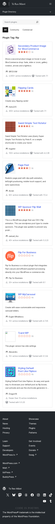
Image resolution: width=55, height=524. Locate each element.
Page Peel (23, 165)
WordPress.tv (10, 455)
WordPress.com (11, 463)
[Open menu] (51, 4)
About (5, 419)
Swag (33, 455)
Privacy (6, 432)
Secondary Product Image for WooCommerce (32, 47)
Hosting (6, 428)
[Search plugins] (37, 22)
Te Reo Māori (15, 488)
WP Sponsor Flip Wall (29, 207)
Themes (32, 423)
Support (6, 445)
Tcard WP (23, 333)
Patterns (33, 432)
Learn (5, 441)
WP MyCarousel (26, 294)
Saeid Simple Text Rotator (32, 123)
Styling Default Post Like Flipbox (27, 369)
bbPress (8, 472)
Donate (33, 450)
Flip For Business (27, 252)
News (5, 423)
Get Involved (35, 441)
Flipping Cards (26, 87)
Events (32, 445)
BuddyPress (9, 477)
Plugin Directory (9, 12)
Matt (6, 468)
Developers (8, 450)
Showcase (34, 419)
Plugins (32, 428)
